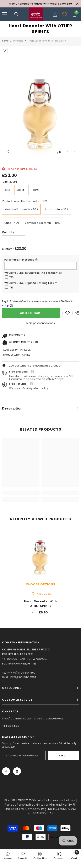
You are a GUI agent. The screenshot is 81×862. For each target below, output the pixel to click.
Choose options (40, 584)
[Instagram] (17, 771)
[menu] (4, 14)
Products (18, 40)
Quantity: (8, 232)
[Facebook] (6, 771)
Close (77, 3)
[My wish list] (64, 14)
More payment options (40, 323)
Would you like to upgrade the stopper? (31, 273)
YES (11, 277)
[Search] (16, 14)
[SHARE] (76, 313)
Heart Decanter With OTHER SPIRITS (40, 603)
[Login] (55, 14)
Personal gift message (19, 259)
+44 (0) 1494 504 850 (21, 672)
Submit (63, 755)
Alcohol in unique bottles (57, 800)
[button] (67, 152)
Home (5, 40)
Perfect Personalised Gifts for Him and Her (36, 804)
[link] (67, 313)
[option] (40, 3)
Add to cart (31, 313)
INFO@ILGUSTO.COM (23, 677)
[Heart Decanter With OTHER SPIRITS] (40, 553)
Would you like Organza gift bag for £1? (30, 283)
